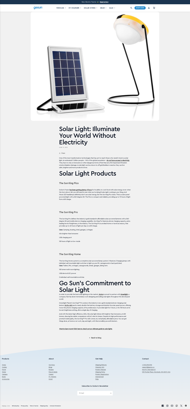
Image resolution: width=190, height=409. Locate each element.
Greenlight (124, 294)
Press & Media (53, 372)
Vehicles (61, 8)
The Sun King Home (70, 254)
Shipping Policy (100, 372)
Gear (103, 8)
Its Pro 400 (68, 305)
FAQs (96, 379)
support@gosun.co (148, 367)
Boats (4, 376)
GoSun (101, 294)
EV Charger (75, 8)
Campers (5, 374)
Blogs (50, 367)
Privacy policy (24, 405)
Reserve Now (104, 2)
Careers (51, 374)
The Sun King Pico (69, 183)
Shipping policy (44, 405)
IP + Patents (52, 376)
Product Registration (102, 374)
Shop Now (140, 8)
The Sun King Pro (68, 212)
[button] (154, 8)
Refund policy (15, 405)
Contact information (55, 405)
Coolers (4, 367)
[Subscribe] (110, 393)
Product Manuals (100, 369)
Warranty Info (99, 367)
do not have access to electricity (118, 160)
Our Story (52, 365)
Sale (112, 8)
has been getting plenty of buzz (81, 190)
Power (4, 369)
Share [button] (63, 153)
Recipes (51, 369)
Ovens (4, 365)
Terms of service (34, 405)
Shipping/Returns (101, 365)
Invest (51, 379)
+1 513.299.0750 (147, 365)
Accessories (5, 379)
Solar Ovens (91, 8)
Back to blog (96, 338)
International (99, 376)
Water (4, 372)
